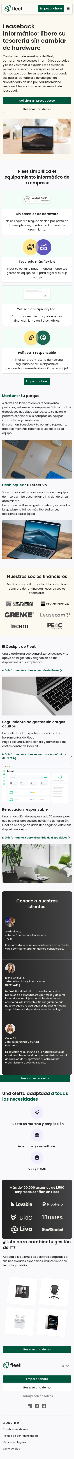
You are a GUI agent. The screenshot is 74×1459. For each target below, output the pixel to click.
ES (63, 1366)
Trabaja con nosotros (37, 1396)
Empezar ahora (51, 8)
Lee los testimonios (35, 1078)
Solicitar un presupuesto (37, 101)
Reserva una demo (37, 109)
